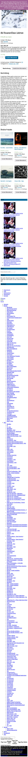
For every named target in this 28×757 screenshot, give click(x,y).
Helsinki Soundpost (11, 508)
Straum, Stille (10, 666)
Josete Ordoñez (10, 357)
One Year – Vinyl (10, 612)
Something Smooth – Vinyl (12, 654)
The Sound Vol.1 (10, 681)
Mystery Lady (10, 576)
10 (7, 425)
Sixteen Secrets (10, 649)
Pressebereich (7, 733)
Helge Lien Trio (10, 344)
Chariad (8, 453)
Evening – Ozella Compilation (13, 473)
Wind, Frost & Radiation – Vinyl (13, 709)
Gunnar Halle (9, 341)
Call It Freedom (10, 452)
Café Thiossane (10, 450)
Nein (14, 749)
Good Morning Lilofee (11, 479)
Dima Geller (9, 322)
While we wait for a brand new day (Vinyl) (16, 705)
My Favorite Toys (10, 575)
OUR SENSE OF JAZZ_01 (11, 618)
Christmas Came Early (11, 455)
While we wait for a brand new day (14, 703)
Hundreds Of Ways (11, 520)
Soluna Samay (10, 403)
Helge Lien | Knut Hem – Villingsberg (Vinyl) (16, 495)
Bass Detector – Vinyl (11, 440)
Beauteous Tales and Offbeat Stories (15, 442)
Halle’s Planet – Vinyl (11, 489)
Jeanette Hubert (10, 353)
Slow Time (9, 652)
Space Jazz (9, 660)
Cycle (8, 464)
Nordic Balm (9, 586)
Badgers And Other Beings (12, 434)
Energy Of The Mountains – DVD (13, 471)
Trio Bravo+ (9, 413)
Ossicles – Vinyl (10, 616)
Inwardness (9, 350)
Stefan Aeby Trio (10, 406)
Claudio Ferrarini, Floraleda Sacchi (14, 317)
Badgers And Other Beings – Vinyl (14, 436)
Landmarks (9, 549)
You (7, 724)
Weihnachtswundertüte (12, 416)
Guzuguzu (9, 484)
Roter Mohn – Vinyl (11, 641)
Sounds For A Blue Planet (12, 659)
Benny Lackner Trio (11, 316)
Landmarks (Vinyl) (10, 551)
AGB (5, 291)
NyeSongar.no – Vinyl (11, 594)
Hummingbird (10, 517)
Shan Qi (8, 399)
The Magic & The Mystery (12, 674)
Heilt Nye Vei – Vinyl (11, 492)
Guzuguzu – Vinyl (10, 486)
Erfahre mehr (19, 749)
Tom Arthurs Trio (10, 412)
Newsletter (7, 294)
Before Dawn (10, 445)
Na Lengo (9, 379)
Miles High (9, 569)
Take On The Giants (11, 669)
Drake (8, 470)
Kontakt (6, 296)
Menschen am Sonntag (12, 567)
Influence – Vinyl (10, 533)
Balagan (8, 314)
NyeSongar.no (10, 592)
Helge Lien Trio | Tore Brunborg (13, 345)
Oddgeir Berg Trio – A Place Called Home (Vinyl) (17, 600)
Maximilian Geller (10, 372)
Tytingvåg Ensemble (11, 415)
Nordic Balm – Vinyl (11, 588)
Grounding (9, 481)
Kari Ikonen (9, 360)
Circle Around (10, 456)
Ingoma (8, 535)
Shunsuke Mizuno (10, 400)
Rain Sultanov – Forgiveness (13, 626)
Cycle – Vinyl (9, 465)
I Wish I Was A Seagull (11, 521)
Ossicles (8, 615)
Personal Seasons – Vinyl (12, 622)
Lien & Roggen (10, 365)
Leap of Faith (10, 552)
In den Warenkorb (12, 57)
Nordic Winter (10, 589)
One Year (9, 610)
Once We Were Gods (11, 607)
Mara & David (10, 368)
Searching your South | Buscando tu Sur (15, 643)
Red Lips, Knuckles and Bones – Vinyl (14, 632)
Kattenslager (9, 545)
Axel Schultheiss (10, 313)
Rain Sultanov (10, 390)
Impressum (7, 290)
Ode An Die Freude (11, 601)
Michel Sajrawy (10, 378)
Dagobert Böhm (10, 320)
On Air (8, 603)
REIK (8, 634)
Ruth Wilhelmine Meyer (12, 397)
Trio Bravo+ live (10, 693)
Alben (5, 422)
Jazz (14, 64)
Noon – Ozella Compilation (12, 585)
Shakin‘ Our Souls (10, 644)
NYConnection (10, 382)
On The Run (9, 604)
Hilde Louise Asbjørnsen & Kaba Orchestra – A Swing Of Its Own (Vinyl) (17, 513)
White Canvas (10, 418)
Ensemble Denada (11, 329)
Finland (11, 64)
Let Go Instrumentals (11, 555)
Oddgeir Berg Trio (11, 384)
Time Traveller (10, 686)
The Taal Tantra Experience (12, 411)
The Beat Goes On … (11, 672)
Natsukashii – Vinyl (11, 581)
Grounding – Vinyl (10, 483)
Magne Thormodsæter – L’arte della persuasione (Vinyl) (15, 563)
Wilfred (8, 419)
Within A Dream (10, 712)
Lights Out (9, 557)
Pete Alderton (10, 388)
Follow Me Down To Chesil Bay (13, 477)
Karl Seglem (9, 363)
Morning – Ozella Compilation (13, 570)
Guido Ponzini (10, 340)
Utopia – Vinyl (10, 700)
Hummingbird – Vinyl (11, 518)
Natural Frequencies (11, 381)
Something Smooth (11, 653)
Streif (8, 409)
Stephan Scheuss (10, 408)
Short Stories (10, 647)
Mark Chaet (9, 369)
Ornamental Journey (11, 613)
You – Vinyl (9, 725)
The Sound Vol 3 (10, 680)
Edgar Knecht (10, 323)
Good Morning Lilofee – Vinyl (13, 480)
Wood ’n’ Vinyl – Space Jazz (13, 715)
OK (12, 749)
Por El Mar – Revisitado (12, 625)
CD (22, 62)
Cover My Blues (10, 461)
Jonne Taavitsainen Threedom (13, 356)
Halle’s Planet (10, 487)
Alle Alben (9, 424)
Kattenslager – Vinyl (11, 547)
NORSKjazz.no (10, 591)
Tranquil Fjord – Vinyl (11, 688)
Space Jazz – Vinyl (11, 662)
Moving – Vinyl (10, 573)
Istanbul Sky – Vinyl (11, 544)
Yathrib (8, 722)
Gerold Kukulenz (10, 335)
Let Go (8, 554)
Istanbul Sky (9, 542)
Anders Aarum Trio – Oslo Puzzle (14, 431)
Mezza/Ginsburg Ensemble (12, 375)
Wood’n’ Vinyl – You (11, 718)
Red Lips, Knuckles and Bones (13, 631)
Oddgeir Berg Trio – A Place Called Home (15, 595)
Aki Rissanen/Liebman (11, 310)
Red (8, 629)
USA (17, 64)
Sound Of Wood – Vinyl (11, 657)
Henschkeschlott (10, 347)
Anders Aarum (10, 311)
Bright (8, 447)
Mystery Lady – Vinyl (11, 578)
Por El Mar (9, 623)
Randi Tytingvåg (10, 393)
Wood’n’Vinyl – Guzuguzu (12, 717)
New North (9, 582)
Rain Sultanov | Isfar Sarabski (13, 391)
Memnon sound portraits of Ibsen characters (16, 566)
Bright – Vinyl (10, 449)
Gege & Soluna (10, 334)
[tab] (6, 68)
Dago (8, 319)
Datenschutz (7, 293)
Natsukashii (9, 579)
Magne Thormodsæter (12, 366)
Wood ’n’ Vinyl (10, 421)
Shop (5, 734)
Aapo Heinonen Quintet (12, 309)
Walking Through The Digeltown (13, 702)
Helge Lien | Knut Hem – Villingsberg (14, 493)
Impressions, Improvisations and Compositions (17, 524)
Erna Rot (9, 331)
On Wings (9, 606)
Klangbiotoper (10, 548)
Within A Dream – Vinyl (12, 714)
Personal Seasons (11, 620)
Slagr (8, 402)
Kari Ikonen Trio (10, 362)
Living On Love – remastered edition (14, 558)
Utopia (8, 699)
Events (5, 731)
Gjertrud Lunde (10, 338)
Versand (5, 41)
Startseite (6, 304)
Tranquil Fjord (10, 687)
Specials (5, 727)
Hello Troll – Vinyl (10, 507)
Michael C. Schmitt (11, 377)
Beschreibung (6, 68)
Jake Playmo (9, 351)
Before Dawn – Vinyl (11, 446)
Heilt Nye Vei (9, 490)
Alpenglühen (9, 428)
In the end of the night (12, 529)
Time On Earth (10, 684)
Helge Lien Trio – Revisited (12, 496)
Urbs (8, 697)
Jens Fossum (9, 354)
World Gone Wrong (11, 720)
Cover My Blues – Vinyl (11, 462)
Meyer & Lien (9, 374)
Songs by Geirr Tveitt (11, 656)
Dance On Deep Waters (12, 467)
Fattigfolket (9, 332)
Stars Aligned (10, 665)
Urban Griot (9, 696)
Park (8, 619)
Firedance (9, 474)
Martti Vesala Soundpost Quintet (14, 371)
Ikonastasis (9, 523)
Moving (8, 572)
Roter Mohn (9, 640)
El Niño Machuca (10, 326)
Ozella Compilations (11, 385)
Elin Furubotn (10, 328)
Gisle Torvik (9, 337)
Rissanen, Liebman (11, 635)
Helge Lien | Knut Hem (11, 343)
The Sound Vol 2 (10, 678)
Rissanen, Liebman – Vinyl (12, 637)
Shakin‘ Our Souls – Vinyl (12, 646)
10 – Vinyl (9, 427)
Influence (9, 532)
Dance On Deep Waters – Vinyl (13, 468)
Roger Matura (10, 396)
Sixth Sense (9, 650)
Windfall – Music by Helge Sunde (14, 711)
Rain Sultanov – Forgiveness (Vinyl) (14, 628)
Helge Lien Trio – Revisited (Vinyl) (14, 498)
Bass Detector (10, 439)
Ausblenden (20, 8)
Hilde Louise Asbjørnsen (12, 348)
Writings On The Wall (11, 721)
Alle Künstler (9, 307)
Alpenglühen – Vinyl (11, 430)
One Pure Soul (10, 609)
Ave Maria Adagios (11, 433)
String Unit (9, 668)
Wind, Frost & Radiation (12, 708)
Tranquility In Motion (11, 690)
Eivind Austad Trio (11, 325)
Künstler (5, 306)
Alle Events (7, 265)
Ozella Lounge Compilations (13, 387)
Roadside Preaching (11, 638)
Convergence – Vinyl (11, 459)
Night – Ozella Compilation (12, 583)
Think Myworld (10, 683)
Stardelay (9, 405)
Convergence (10, 458)
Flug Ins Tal (9, 476)
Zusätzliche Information (19, 68)
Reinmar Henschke (11, 394)
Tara (8, 671)
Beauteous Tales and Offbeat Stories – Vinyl (16, 443)
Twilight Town (10, 694)
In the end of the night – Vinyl (13, 530)
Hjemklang (9, 515)
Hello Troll (9, 505)
